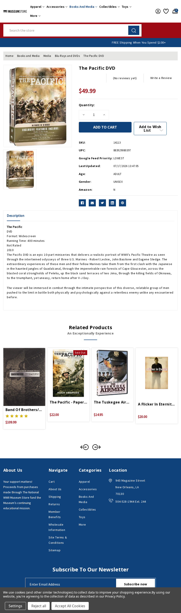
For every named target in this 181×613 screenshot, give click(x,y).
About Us (55, 489)
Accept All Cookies (70, 605)
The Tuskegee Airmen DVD (112, 402)
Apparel (35, 7)
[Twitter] (102, 202)
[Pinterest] (122, 202)
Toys (125, 7)
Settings (15, 605)
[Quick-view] (19, 371)
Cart (52, 482)
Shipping (55, 497)
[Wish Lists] (166, 11)
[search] (133, 30)
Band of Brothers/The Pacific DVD (24, 409)
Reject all (38, 605)
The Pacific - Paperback (68, 402)
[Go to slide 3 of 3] (84, 447)
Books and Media (82, 7)
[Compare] (29, 371)
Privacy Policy (114, 596)
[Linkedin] (112, 202)
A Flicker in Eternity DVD (156, 404)
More (34, 16)
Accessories (56, 7)
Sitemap (54, 550)
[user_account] (157, 11)
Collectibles (108, 7)
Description (16, 215)
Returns (54, 504)
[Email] (92, 202)
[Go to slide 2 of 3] (96, 447)
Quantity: (87, 105)
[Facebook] (82, 202)
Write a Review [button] (161, 78)
